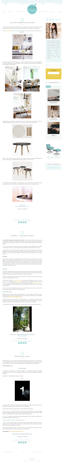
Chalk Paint (17, 219)
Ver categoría (54, 104)
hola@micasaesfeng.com (53, 167)
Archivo (59, 86)
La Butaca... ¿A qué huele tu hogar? (22, 235)
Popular (48, 86)
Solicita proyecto (43, 11)
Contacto (59, 11)
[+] (53, 59)
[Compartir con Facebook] (19, 343)
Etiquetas (53, 86)
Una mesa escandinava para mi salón (22, 22)
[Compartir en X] (21, 343)
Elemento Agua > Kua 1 (22, 356)
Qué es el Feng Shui (21, 11)
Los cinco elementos (19, 439)
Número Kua (28, 439)
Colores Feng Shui (25, 219)
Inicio (3, 11)
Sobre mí (10, 11)
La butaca (53, 11)
